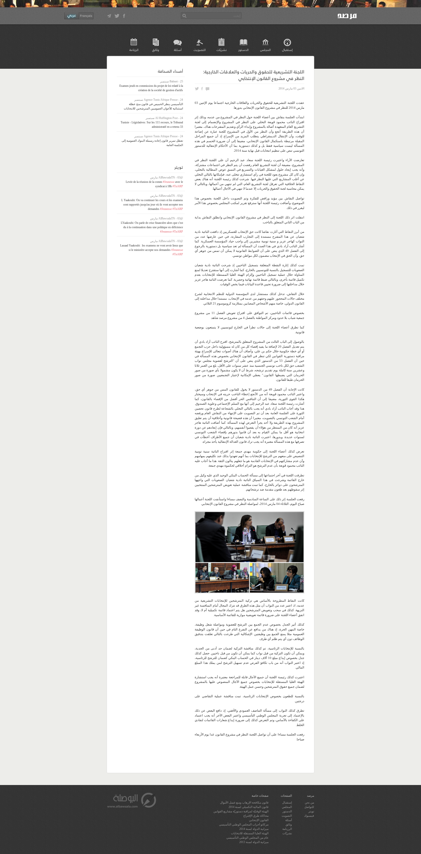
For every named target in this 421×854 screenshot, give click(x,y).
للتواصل (309, 807)
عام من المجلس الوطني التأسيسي (247, 837)
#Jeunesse (168, 182)
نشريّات (222, 50)
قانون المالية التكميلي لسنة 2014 (248, 807)
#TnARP (177, 186)
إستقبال (287, 50)
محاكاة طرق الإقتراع (255, 815)
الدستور (243, 50)
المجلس (265, 50)
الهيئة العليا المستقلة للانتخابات (249, 833)
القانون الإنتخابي (258, 820)
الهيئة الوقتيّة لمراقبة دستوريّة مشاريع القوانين (240, 811)
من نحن (309, 802)
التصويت (200, 50)
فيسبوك (309, 815)
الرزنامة (133, 50)
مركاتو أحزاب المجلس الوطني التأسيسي (243, 824)
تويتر (311, 811)
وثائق (155, 50)
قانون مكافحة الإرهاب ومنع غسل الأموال (244, 802)
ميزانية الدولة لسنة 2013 (253, 842)
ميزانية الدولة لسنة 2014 (253, 829)
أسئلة (178, 50)
